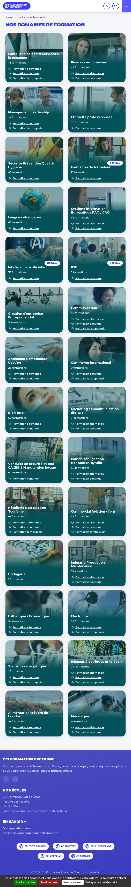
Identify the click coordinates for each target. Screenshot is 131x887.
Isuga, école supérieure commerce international (35, 811)
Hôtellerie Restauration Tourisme (27, 509)
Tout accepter (25, 882)
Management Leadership (28, 112)
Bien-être (16, 413)
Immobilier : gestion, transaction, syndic (88, 461)
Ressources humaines (89, 62)
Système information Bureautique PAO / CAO (90, 210)
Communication (84, 308)
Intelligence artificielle (26, 267)
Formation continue (26, 73)
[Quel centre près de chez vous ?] (106, 6)
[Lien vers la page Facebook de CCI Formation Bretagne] (6, 779)
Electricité (79, 616)
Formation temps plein (28, 78)
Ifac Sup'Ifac (11, 806)
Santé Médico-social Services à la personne (33, 56)
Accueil (9, 17)
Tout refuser (49, 882)
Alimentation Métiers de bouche (28, 714)
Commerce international (91, 363)
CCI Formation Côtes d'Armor (22, 796)
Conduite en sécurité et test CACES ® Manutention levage (32, 465)
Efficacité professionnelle (92, 117)
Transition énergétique (27, 666)
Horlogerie (17, 574)
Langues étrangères (24, 217)
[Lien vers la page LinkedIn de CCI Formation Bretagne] (15, 779)
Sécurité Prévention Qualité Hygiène (31, 165)
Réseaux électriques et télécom (97, 662)
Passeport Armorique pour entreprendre (30, 833)
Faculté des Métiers (16, 801)
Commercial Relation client (93, 511)
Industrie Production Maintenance (88, 564)
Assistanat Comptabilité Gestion (27, 361)
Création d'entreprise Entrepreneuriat (25, 315)
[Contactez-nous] (115, 6)
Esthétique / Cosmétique (28, 616)
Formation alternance (27, 68)
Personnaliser (72, 882)
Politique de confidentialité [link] (101, 882)
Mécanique (80, 716)
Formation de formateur (91, 167)
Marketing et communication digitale (95, 411)
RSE (74, 267)
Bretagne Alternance (17, 828)
